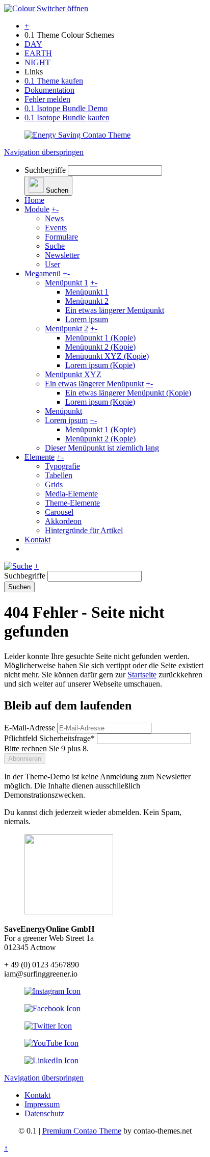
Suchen (19, 587)
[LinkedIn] (51, 1060)
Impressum (42, 1104)
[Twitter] (48, 1025)
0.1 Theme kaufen (53, 80)
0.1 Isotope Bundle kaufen (67, 117)
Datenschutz (44, 1113)
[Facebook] (52, 1008)
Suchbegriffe (45, 170)
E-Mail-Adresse (29, 727)
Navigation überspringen (44, 152)
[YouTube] (51, 1043)
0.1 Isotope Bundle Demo (66, 108)
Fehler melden (47, 99)
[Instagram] (52, 991)
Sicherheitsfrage (49, 738)
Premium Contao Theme (81, 1130)
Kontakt (37, 1095)
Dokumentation (49, 90)
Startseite (141, 674)
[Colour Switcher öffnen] (46, 8)
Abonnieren (24, 758)
